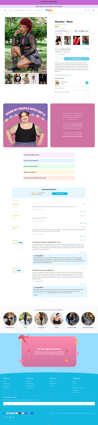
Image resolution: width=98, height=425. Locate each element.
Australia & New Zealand (79, 388)
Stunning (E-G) (66, 51)
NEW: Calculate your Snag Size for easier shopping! (49, 6)
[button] (4, 10)
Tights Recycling (30, 385)
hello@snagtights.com (39, 293)
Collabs (51, 385)
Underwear (39, 10)
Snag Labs (5, 388)
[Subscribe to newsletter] (93, 403)
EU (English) (76, 390)
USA (74, 381)
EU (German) (76, 392)
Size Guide (5, 383)
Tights (11, 10)
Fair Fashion (29, 381)
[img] (15, 204)
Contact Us (52, 381)
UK (73, 385)
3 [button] (49, 301)
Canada (74, 383)
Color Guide (6, 385)
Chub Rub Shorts (20, 10)
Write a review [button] (60, 193)
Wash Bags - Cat (65, 82)
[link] (89, 10)
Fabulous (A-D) (59, 51)
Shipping (56, 28)
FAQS (4, 381)
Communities (53, 383)
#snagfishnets (67, 75)
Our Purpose (29, 383)
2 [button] (47, 301)
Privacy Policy (29, 388)
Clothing (30, 10)
